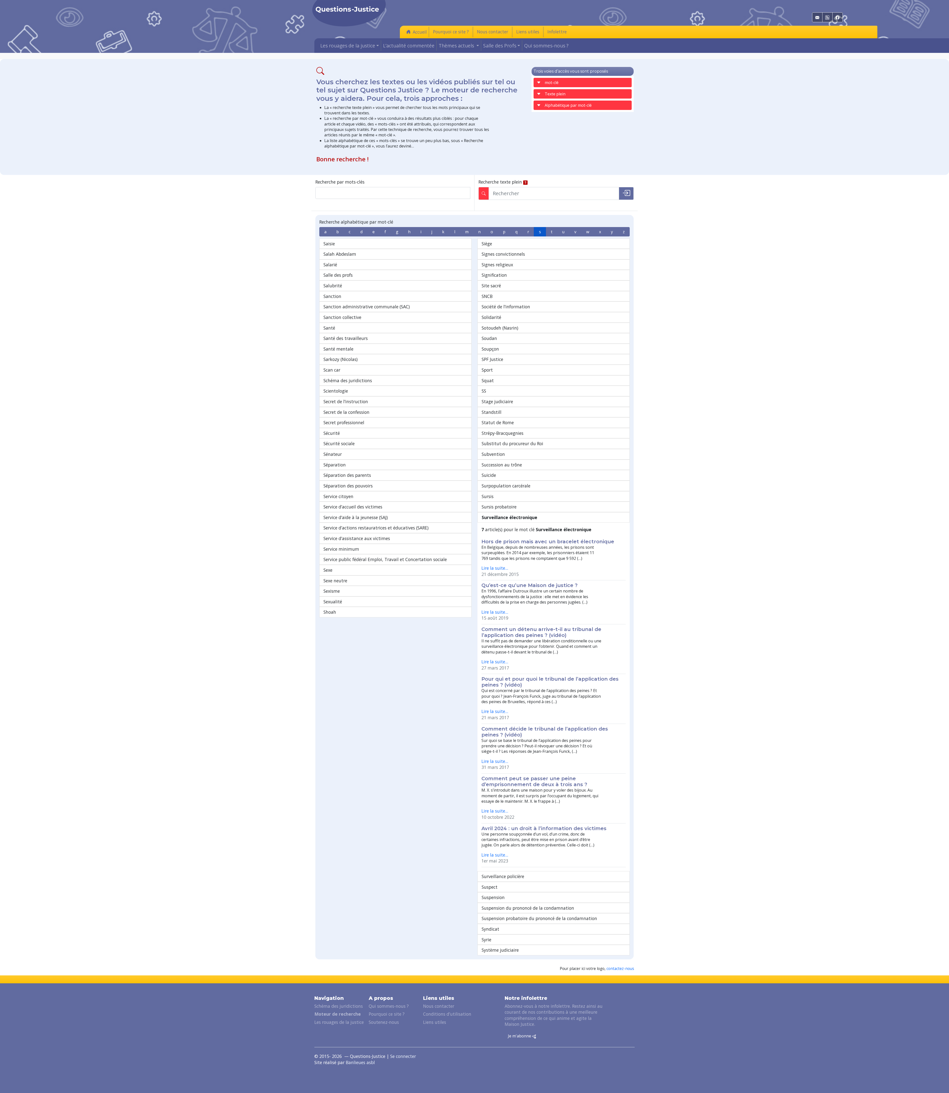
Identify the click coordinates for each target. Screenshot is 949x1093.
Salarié (330, 265)
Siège (487, 244)
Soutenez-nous (384, 1022)
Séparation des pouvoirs (348, 486)
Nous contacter (492, 32)
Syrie (486, 940)
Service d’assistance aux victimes (357, 538)
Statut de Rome (498, 422)
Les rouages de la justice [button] (347, 45)
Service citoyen (338, 496)
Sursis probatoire (499, 507)
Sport (487, 370)
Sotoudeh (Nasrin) (500, 328)
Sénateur (333, 454)
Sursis (488, 496)
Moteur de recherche (337, 1014)
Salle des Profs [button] (499, 45)
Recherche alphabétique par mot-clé (356, 222)
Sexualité (333, 602)
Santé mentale (338, 349)
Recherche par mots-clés (340, 182)
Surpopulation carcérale (506, 486)
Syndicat (490, 929)
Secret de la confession (346, 412)
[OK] (626, 193)
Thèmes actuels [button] (457, 45)
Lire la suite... (494, 568)
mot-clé (552, 82)
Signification (494, 275)
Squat (488, 380)
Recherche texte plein (500, 182)
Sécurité (332, 433)
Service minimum (341, 549)
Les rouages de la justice (339, 1022)
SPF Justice (492, 359)
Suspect (489, 887)
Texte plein (555, 94)
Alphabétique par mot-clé (568, 105)
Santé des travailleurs (346, 338)
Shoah (330, 612)
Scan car (332, 370)
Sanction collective (342, 317)
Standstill (491, 412)
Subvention (493, 454)
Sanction (332, 296)
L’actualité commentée (408, 45)
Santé (329, 328)
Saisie (329, 244)
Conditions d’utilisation (447, 1014)
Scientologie (336, 391)
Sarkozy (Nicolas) (341, 359)
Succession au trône (502, 465)
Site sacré (491, 286)
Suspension (493, 897)
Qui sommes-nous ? (546, 45)
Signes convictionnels (503, 254)
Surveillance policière (503, 876)
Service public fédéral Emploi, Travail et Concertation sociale (385, 559)
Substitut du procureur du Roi (512, 443)
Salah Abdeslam (340, 254)
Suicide (489, 475)
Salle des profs (338, 275)
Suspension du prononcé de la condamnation (528, 908)
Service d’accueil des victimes (353, 507)
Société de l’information (506, 307)
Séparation (335, 465)
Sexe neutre (335, 581)
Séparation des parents (347, 475)
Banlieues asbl (360, 1062)
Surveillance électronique (509, 517)
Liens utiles (527, 32)
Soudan (489, 338)
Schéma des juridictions (348, 380)
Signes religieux (497, 265)
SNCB (487, 296)
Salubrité (333, 286)
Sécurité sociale (339, 443)
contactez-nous (620, 968)
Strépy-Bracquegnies (502, 433)
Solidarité (491, 317)
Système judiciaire (500, 950)
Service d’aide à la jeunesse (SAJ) (356, 517)
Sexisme (332, 591)
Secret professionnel (344, 422)
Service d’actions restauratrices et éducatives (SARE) (376, 528)
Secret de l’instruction (346, 401)
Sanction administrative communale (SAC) (367, 307)
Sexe (328, 570)
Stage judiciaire (497, 401)
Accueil (420, 32)
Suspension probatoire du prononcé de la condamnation (539, 918)
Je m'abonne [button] (520, 1036)
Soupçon (490, 349)
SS (484, 391)
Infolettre (557, 32)
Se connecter (403, 1056)
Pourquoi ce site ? (451, 32)
